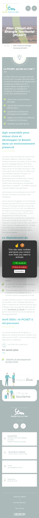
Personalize (19, 271)
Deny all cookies (20, 267)
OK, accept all (20, 263)
